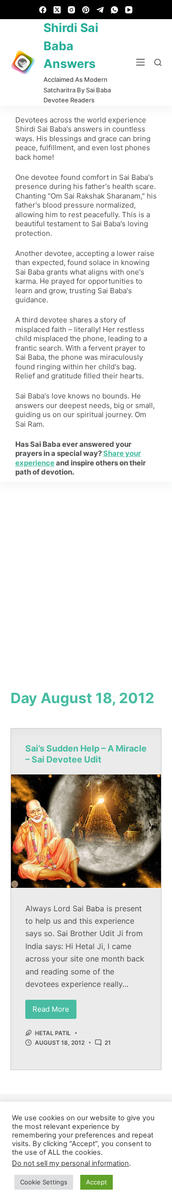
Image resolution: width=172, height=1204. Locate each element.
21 (108, 1042)
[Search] (157, 62)
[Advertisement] (86, 572)
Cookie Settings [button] (43, 1182)
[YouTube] (128, 9)
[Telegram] (100, 9)
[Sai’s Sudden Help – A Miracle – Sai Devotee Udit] (86, 830)
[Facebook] (42, 9)
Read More (54, 1007)
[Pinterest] (85, 9)
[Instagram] (71, 9)
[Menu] (140, 62)
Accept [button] (96, 1182)
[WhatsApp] (114, 9)
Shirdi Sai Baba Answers (70, 46)
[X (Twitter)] (57, 9)
